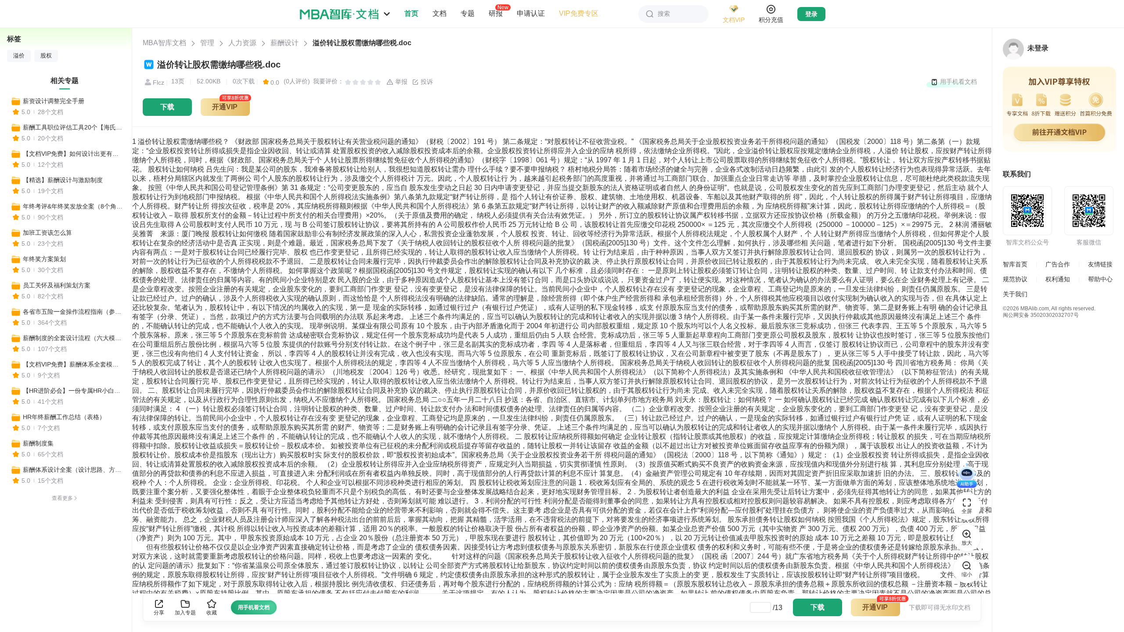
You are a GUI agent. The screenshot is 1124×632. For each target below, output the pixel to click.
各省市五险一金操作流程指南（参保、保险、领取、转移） (73, 311)
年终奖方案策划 (44, 258)
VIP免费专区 (578, 13)
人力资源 (242, 43)
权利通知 (1057, 279)
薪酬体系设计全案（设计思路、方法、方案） (73, 469)
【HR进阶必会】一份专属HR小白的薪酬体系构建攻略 (73, 390)
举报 (400, 81)
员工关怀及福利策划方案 (56, 285)
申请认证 (531, 13)
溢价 (19, 56)
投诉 (426, 81)
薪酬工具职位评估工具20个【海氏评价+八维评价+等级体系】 (73, 127)
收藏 (211, 613)
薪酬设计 (284, 43)
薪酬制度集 (38, 443)
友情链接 (1100, 264)
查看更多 (62, 498)
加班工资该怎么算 (47, 232)
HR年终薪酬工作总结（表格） (64, 416)
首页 (411, 13)
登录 (811, 14)
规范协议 (1015, 279)
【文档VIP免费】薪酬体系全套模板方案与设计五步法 (73, 364)
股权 (46, 56)
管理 (207, 43)
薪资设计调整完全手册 (53, 100)
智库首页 (1015, 264)
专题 (468, 13)
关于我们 (1015, 294)
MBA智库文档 (164, 43)
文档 (439, 13)
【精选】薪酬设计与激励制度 (63, 179)
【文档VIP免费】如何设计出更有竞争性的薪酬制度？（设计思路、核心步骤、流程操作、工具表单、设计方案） (73, 153)
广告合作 (1057, 264)
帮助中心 (1100, 279)
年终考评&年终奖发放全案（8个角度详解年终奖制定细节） (73, 206)
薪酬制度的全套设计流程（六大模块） (73, 337)
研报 (496, 13)
